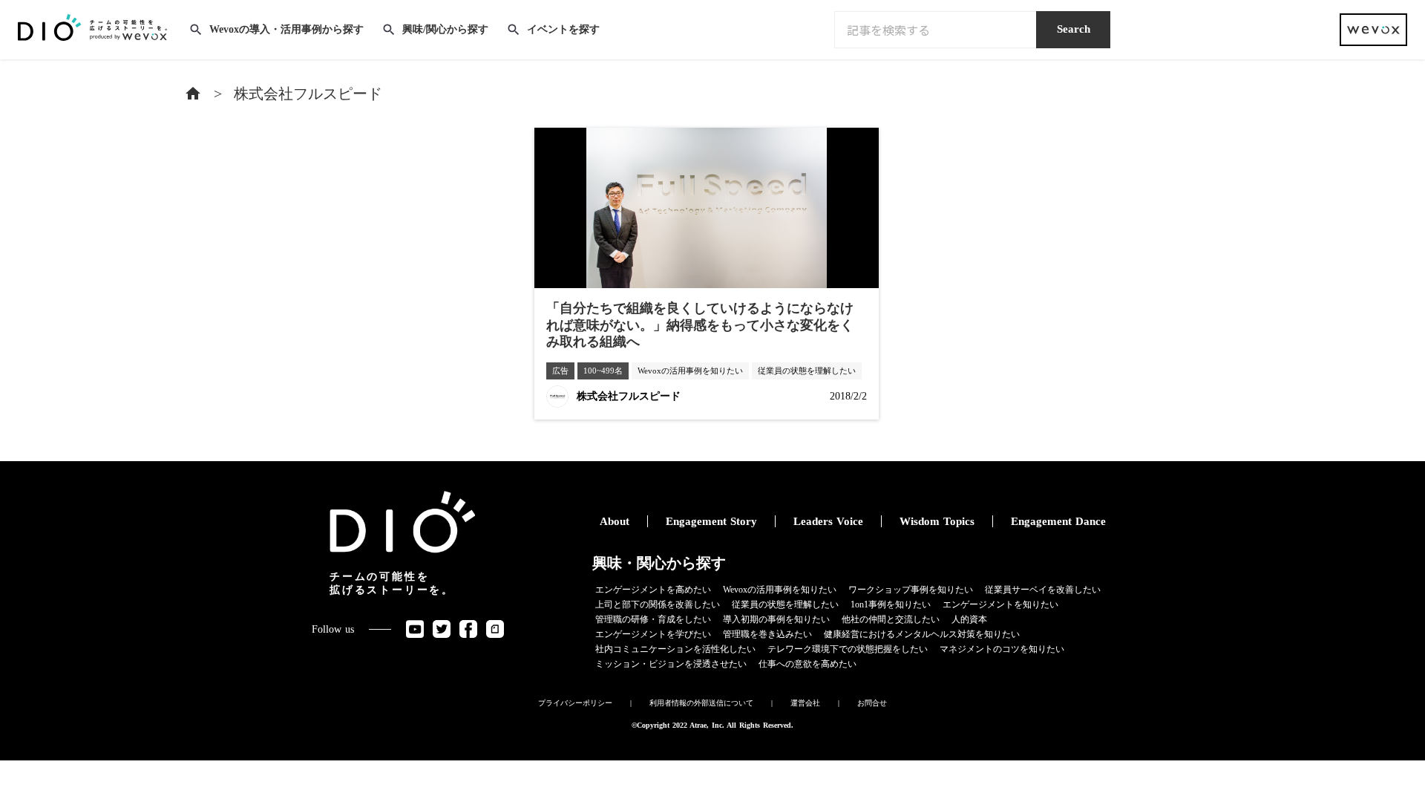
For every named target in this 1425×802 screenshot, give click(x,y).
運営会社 (805, 703)
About (614, 521)
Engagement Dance (1058, 521)
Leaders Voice (828, 521)
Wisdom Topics (937, 521)
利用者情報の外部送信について (701, 703)
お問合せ (872, 703)
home (193, 93)
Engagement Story (711, 521)
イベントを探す (563, 29)
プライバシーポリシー (575, 703)
